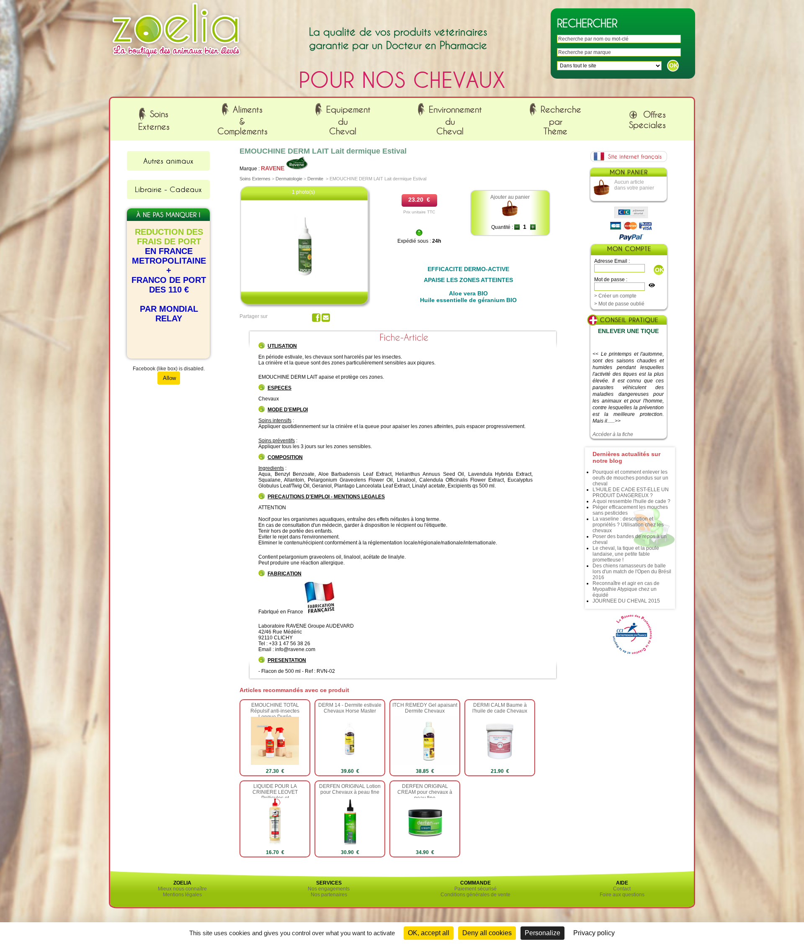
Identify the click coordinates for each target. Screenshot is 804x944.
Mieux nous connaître (182, 889)
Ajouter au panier (510, 197)
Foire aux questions (622, 895)
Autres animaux (168, 160)
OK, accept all (428, 932)
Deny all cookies (487, 932)
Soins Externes (255, 178)
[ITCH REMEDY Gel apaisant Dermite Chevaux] (428, 763)
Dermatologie (289, 178)
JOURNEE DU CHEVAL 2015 (626, 601)
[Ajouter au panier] (510, 215)
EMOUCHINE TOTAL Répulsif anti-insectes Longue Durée (274, 711)
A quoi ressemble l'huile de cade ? (631, 501)
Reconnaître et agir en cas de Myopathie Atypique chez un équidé (626, 589)
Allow (169, 378)
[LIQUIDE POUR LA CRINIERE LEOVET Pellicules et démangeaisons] (275, 844)
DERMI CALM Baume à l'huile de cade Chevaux (499, 708)
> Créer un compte (615, 296)
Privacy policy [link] (594, 932)
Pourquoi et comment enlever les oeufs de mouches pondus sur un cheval (630, 478)
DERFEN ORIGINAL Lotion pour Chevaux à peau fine (350, 789)
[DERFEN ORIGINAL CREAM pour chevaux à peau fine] (425, 844)
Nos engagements (329, 889)
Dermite (315, 178)
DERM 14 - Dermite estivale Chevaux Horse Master (349, 708)
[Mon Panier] (628, 174)
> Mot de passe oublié (619, 304)
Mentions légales (182, 895)
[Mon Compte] (628, 250)
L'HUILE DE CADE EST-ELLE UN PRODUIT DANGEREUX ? (631, 492)
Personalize (542, 932)
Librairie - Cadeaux (168, 189)
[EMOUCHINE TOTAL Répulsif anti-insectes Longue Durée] (275, 763)
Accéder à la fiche (613, 434)
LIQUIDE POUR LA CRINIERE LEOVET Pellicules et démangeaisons (275, 795)
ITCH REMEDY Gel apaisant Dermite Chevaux (424, 708)
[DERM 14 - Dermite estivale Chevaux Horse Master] (350, 763)
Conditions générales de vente (475, 895)
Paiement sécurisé (475, 889)
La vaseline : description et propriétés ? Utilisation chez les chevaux (628, 525)
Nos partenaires (329, 895)
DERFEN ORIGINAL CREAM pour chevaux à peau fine (424, 792)
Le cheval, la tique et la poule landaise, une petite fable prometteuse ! (626, 554)
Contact (622, 889)
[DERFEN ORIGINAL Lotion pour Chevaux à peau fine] (350, 844)
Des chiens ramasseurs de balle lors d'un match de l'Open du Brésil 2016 (632, 571)
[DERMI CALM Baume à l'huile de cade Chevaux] (500, 763)
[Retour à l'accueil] (176, 60)
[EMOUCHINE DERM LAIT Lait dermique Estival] (304, 276)
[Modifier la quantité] (517, 227)
